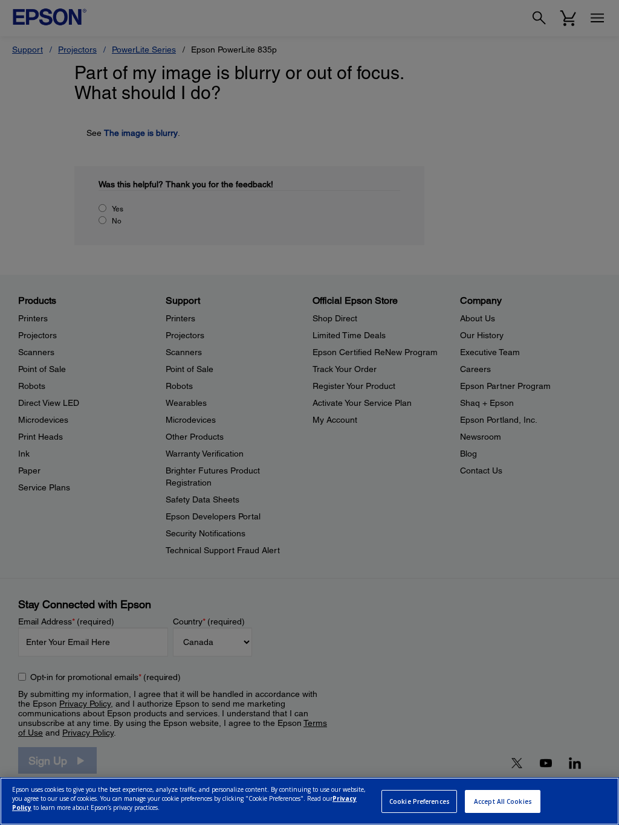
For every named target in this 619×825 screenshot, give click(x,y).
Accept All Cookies (503, 801)
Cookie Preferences (419, 801)
